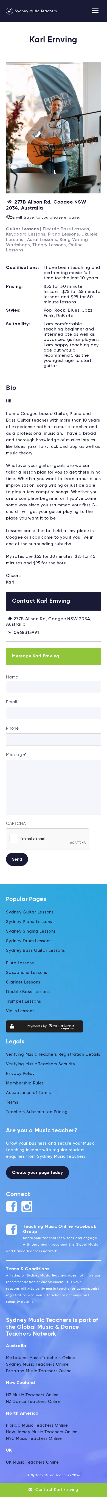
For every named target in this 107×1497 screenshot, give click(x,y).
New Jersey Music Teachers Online (42, 1432)
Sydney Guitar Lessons (30, 912)
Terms (12, 1102)
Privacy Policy (20, 1074)
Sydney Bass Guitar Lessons (35, 950)
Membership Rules (25, 1083)
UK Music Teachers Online (32, 1462)
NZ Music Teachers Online (32, 1395)
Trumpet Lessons (23, 1001)
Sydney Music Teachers (35, 11)
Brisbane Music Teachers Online (39, 1371)
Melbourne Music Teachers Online (40, 1358)
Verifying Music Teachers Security (40, 1064)
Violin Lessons (20, 1011)
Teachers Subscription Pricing (37, 1112)
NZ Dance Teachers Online (33, 1402)
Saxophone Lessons (26, 973)
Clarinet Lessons (23, 982)
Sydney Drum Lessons (28, 941)
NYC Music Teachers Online (34, 1439)
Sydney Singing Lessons (31, 931)
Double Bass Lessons (28, 992)
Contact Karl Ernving (56, 1490)
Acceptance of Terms (28, 1093)
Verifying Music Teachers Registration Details (53, 1054)
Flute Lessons (20, 963)
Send (17, 859)
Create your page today (37, 1173)
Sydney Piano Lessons (29, 922)
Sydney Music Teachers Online (37, 1364)
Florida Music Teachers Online (37, 1425)
